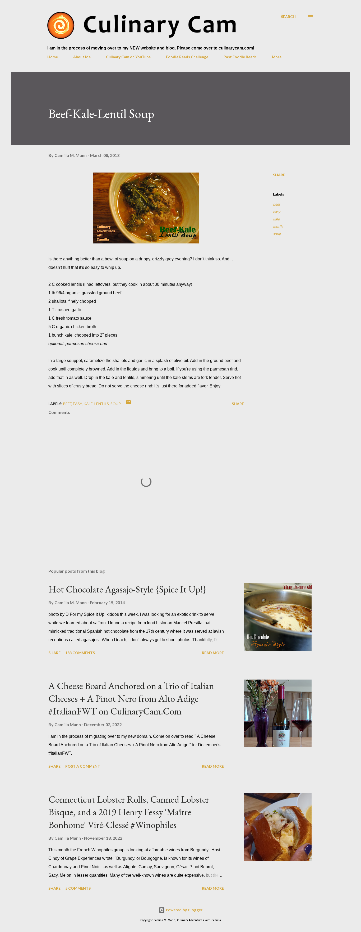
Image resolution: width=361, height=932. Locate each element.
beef (276, 204)
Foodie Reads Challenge (187, 57)
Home (52, 57)
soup (277, 234)
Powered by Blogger (183, 909)
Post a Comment (82, 766)
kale (276, 219)
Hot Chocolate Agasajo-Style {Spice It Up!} (127, 589)
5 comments (78, 888)
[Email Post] (129, 403)
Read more (213, 652)
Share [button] (279, 175)
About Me (82, 57)
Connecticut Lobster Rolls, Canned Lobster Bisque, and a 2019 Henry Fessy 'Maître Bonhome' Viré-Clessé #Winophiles (128, 812)
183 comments (80, 652)
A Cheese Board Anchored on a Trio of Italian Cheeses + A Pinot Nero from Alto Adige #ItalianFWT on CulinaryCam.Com (131, 698)
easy (276, 211)
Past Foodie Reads (240, 57)
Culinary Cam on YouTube (128, 57)
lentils (278, 226)
